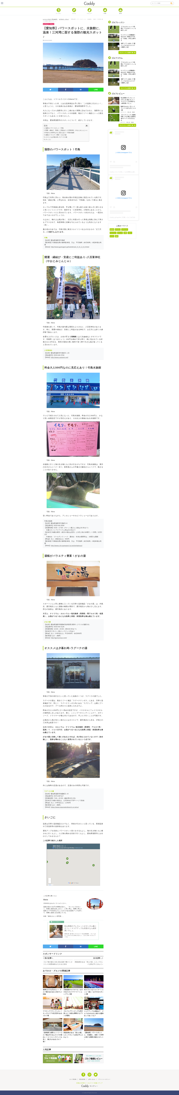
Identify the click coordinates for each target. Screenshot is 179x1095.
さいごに (48, 139)
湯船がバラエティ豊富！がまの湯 (55, 135)
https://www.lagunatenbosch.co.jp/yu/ (65, 807)
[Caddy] (89, 5)
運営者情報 (82, 1079)
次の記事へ (97, 958)
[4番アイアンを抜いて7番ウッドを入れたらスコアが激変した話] (122, 49)
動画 (120, 13)
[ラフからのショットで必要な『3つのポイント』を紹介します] (122, 32)
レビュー (89, 13)
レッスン (58, 13)
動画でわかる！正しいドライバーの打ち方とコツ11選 (128, 108)
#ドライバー (123, 112)
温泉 (117, 236)
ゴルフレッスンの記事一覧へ (126, 52)
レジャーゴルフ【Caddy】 (50, 19)
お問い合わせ (91, 1079)
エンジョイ (113, 233)
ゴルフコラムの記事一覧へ (127, 88)
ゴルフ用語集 (72, 1079)
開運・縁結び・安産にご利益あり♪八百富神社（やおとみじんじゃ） (66, 130)
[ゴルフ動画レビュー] (88, 1062)
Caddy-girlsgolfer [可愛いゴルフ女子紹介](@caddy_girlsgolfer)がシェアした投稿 (136, 217)
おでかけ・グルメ (64, 19)
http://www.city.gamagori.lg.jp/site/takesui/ (66, 545)
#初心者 (129, 112)
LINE (96, 90)
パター (130, 233)
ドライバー (124, 229)
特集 (105, 13)
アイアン (118, 229)
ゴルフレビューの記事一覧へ (126, 125)
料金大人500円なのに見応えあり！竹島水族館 (59, 132)
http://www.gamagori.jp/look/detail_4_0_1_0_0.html (70, 247)
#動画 (133, 112)
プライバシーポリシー (104, 1079)
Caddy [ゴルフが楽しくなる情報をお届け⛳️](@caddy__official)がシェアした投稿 (136, 172)
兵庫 (125, 233)
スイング (120, 233)
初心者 (112, 229)
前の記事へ (48, 958)
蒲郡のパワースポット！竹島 (54, 128)
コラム (74, 13)
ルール (112, 236)
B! (81, 90)
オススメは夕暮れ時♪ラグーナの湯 (56, 137)
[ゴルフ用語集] (58, 1062)
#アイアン (123, 122)
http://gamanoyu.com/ (59, 638)
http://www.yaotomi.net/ (59, 357)
